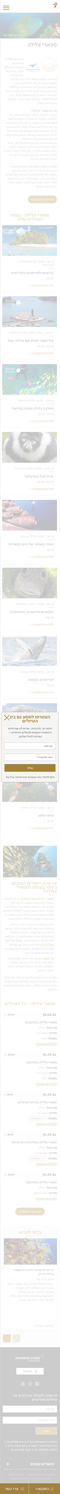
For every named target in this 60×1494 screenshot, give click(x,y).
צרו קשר (12, 1488)
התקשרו (42, 1488)
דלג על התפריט (28, 1)
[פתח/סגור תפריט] (6, 5)
